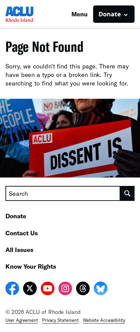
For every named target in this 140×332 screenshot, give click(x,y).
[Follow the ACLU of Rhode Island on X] (30, 289)
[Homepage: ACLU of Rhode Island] (29, 14)
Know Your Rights (30, 266)
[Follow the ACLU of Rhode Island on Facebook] (12, 289)
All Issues (19, 249)
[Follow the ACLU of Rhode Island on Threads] (83, 289)
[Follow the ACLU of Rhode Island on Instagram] (65, 289)
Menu (79, 14)
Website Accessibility (104, 320)
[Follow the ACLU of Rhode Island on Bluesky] (100, 289)
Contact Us (21, 233)
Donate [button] (110, 14)
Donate (15, 216)
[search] (127, 193)
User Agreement (21, 320)
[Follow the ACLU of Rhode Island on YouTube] (47, 289)
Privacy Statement (60, 320)
